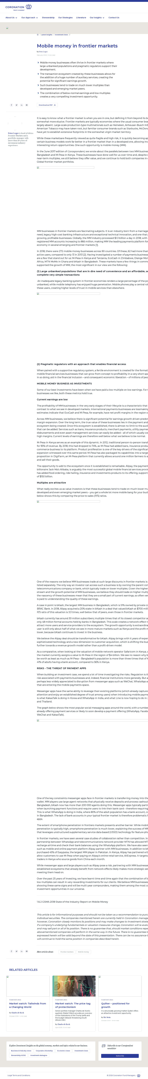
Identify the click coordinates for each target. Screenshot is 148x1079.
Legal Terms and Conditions (19, 1075)
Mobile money (83, 952)
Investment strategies (38, 1055)
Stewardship (48, 18)
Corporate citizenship (44, 1051)
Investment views (61, 35)
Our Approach (28, 18)
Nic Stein (106, 1017)
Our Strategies (65, 18)
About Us (10, 18)
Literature (81, 18)
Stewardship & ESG (18, 1055)
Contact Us (114, 18)
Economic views (63, 1051)
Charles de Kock (17, 1013)
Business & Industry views (21, 1051)
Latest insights (46, 35)
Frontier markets (67, 952)
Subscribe (120, 1056)
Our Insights (96, 18)
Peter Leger (43, 52)
